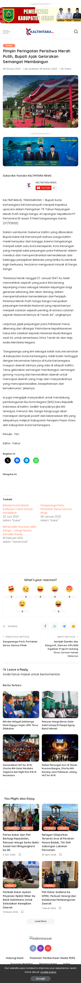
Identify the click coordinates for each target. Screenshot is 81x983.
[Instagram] (40, 948)
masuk (25, 674)
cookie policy (48, 972)
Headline (12, 828)
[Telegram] (64, 626)
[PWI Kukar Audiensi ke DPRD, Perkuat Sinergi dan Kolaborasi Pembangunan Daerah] (60, 874)
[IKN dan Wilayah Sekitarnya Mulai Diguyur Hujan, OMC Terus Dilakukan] (21, 704)
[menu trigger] (7, 31)
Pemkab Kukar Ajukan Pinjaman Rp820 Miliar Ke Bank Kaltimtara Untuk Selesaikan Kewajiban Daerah (19, 899)
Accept (40, 978)
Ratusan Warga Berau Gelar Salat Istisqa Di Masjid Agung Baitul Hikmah (58, 725)
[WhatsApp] (54, 626)
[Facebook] (45, 626)
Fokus (49, 828)
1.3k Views (65, 68)
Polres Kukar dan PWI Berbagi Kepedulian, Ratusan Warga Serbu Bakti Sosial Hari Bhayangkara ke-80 (21, 842)
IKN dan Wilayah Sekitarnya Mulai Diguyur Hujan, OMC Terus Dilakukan (20, 725)
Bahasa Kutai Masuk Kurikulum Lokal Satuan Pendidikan (18, 509)
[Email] (73, 626)
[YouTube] (48, 948)
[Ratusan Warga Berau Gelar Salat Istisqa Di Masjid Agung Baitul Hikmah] (60, 704)
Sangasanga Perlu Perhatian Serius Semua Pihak (56, 509)
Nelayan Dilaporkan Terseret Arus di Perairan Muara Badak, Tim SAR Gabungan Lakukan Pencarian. (58, 842)
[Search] (76, 31)
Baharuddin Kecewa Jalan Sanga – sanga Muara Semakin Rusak (20, 530)
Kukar (9, 45)
